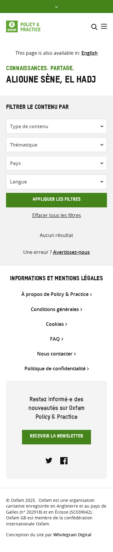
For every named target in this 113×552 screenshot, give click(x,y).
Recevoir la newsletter (56, 437)
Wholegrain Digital (72, 534)
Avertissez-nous (71, 252)
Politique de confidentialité (55, 369)
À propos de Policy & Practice (55, 294)
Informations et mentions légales (56, 279)
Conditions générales (55, 309)
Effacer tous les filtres (56, 215)
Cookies (55, 324)
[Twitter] (49, 460)
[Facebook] (63, 460)
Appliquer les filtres (56, 200)
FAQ (55, 339)
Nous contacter (55, 354)
